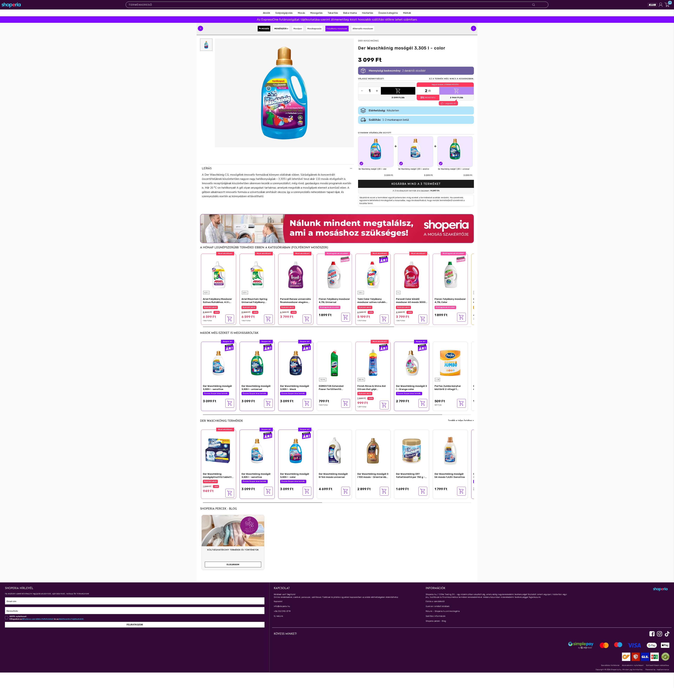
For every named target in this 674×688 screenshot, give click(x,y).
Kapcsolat (278, 601)
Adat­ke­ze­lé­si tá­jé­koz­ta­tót (71, 619)
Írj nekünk (278, 616)
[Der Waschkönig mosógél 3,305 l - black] (295, 362)
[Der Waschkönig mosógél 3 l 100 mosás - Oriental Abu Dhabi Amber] (372, 450)
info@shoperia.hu (282, 606)
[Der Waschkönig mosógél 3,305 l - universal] (455, 149)
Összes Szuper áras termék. (370, 307)
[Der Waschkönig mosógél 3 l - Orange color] (411, 362)
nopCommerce (663, 670)
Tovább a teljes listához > (461, 420)
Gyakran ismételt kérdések (438, 606)
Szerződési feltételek (610, 665)
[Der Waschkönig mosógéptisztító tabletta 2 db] (218, 450)
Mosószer (280, 28)
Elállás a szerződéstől (435, 601)
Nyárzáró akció (210, 307)
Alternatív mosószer (363, 28)
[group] (233, 544)
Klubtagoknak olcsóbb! (329, 307)
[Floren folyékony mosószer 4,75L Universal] (334, 274)
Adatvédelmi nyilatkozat (632, 665)
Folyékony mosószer (337, 28)
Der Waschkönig (368, 40)
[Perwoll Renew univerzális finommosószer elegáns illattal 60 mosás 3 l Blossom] (295, 274)
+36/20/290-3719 (282, 611)
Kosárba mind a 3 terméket (416, 183)
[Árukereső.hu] (664, 656)
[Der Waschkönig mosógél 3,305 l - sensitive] (415, 149)
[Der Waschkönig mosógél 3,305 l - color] (376, 149)
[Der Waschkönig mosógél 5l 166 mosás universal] (334, 450)
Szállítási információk (435, 616)
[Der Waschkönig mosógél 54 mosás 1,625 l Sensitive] (450, 450)
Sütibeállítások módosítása (657, 665)
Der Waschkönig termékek (221, 421)
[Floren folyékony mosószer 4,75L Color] (450, 274)
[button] (200, 28)
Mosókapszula (314, 28)
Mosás (265, 28)
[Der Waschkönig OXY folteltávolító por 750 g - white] (411, 450)
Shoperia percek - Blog (436, 621)
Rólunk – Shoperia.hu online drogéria (443, 611)
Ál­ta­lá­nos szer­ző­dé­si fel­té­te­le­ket (38, 619)
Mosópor (297, 28)
